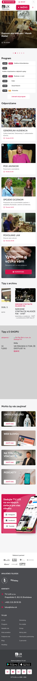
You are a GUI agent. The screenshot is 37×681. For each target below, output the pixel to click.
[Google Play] (12, 665)
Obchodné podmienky (26, 636)
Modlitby (4, 645)
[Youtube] (18, 671)
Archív (23, 2)
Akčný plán (22, 632)
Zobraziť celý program (19, 96)
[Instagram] (7, 671)
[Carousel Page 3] (17, 53)
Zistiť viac (10, 424)
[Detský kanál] (29, 671)
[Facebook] (13, 671)
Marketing (22, 620)
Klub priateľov (6, 632)
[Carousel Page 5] (21, 53)
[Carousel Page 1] (13, 53)
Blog (2, 640)
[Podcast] (24, 671)
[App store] (25, 665)
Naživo (23, 7)
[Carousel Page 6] (23, 53)
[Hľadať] (33, 1)
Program (4, 624)
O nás (3, 620)
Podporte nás (9, 2)
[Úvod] (5, 7)
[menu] (32, 7)
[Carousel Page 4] (19, 53)
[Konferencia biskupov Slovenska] (4, 580)
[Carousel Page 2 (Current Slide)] (15, 53)
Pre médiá (22, 624)
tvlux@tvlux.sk (11, 607)
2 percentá (22, 640)
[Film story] (14, 580)
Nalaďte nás (5, 628)
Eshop (21, 628)
